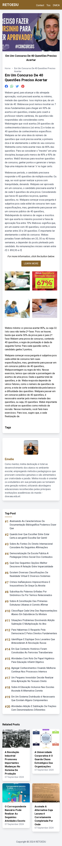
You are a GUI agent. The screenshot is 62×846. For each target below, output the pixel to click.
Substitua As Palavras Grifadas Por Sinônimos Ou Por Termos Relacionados (31, 593)
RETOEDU (10, 5)
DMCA (56, 5)
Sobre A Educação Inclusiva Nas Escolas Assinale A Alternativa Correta (32, 689)
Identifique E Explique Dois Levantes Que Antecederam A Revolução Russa (33, 641)
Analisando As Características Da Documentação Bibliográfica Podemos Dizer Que (33, 525)
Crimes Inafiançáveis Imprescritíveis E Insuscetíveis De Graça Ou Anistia (30, 584)
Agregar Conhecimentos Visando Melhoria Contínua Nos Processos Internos (33, 670)
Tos (48, 5)
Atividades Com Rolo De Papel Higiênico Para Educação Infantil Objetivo (32, 660)
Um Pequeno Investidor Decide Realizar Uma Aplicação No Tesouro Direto (32, 679)
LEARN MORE (31, 263)
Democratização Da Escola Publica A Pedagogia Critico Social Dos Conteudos (31, 555)
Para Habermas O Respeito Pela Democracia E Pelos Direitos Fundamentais (34, 631)
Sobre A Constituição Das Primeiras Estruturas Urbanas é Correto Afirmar (29, 603)
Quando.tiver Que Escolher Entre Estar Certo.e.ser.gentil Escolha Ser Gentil (29, 536)
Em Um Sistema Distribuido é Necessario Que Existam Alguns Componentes (33, 698)
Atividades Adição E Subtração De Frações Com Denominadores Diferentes (33, 708)
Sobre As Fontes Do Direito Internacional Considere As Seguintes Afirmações (31, 545)
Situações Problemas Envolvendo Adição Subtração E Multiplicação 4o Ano (33, 622)
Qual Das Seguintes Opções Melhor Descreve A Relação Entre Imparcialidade (31, 565)
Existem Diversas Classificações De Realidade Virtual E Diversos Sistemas (30, 574)
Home (8, 68)
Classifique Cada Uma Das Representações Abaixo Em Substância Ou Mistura (34, 612)
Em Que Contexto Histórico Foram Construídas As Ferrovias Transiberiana (32, 650)
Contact (40, 5)
